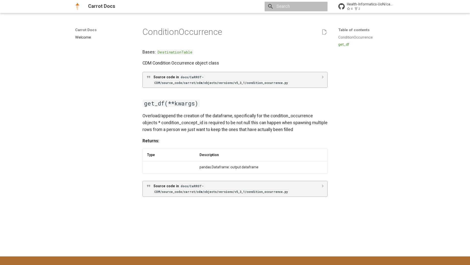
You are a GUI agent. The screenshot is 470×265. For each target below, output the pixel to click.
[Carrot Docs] (77, 6)
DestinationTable (175, 52)
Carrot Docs (86, 30)
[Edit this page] (324, 32)
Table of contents (354, 30)
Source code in (220, 80)
